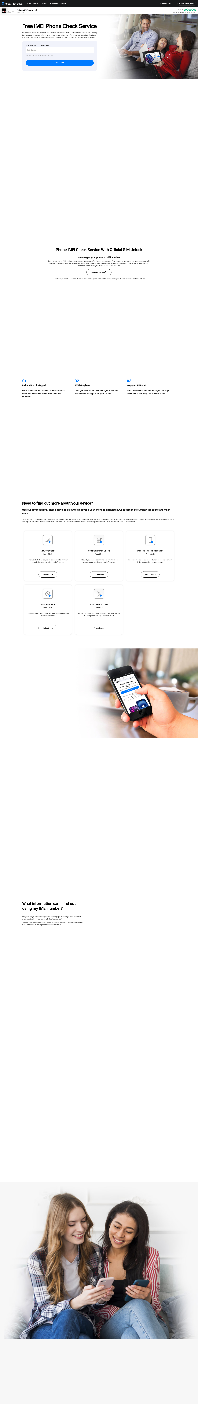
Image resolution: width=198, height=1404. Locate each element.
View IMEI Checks (97, 272)
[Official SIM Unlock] (12, 3)
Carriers (36, 4)
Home (28, 4)
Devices (44, 4)
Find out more (48, 574)
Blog (69, 4)
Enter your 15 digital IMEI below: (38, 45)
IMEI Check (54, 4)
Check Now (60, 63)
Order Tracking (166, 4)
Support (63, 4)
